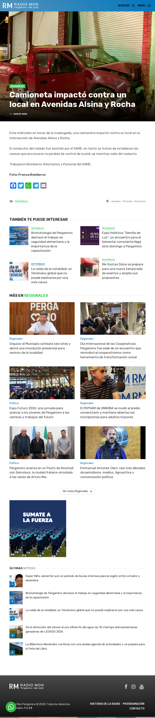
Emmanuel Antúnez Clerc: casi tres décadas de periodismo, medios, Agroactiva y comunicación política (112, 472)
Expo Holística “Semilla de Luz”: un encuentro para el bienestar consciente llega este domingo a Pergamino (122, 239)
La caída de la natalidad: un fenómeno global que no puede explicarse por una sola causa (51, 275)
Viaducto (141, 201)
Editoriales (38, 264)
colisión (117, 201)
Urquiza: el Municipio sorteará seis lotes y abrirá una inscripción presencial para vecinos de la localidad (40, 348)
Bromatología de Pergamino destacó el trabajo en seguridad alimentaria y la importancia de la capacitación (52, 241)
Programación (133, 703)
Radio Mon (20, 114)
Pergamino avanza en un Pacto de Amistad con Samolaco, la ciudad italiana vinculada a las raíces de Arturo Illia (41, 472)
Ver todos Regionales (75, 491)
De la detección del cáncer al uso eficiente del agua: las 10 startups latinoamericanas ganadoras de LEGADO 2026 (81, 629)
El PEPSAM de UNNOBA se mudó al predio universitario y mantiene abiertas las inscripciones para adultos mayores (110, 412)
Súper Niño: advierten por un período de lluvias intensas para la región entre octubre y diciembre (83, 578)
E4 (30, 708)
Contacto (136, 708)
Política (14, 403)
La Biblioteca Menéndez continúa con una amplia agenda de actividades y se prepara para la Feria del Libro (85, 646)
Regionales (17, 86)
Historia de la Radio (105, 703)
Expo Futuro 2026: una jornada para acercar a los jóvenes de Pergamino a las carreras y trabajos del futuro (39, 412)
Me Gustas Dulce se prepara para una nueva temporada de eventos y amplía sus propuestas (122, 271)
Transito (128, 201)
